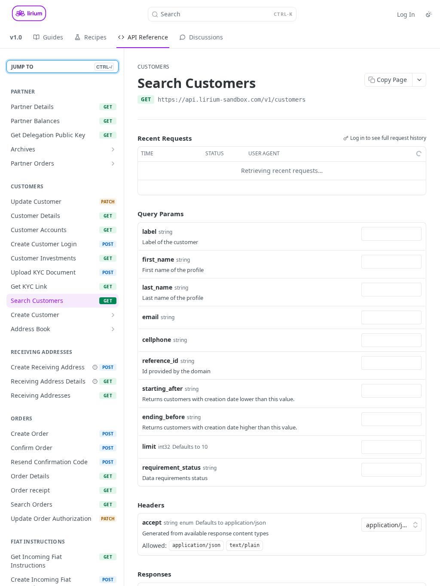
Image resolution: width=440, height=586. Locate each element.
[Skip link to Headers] (131, 504)
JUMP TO (61, 66)
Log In (406, 14)
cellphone (156, 339)
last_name (157, 287)
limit (149, 446)
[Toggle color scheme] (429, 14)
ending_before (163, 417)
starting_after (162, 388)
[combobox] (391, 234)
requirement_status (171, 467)
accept (152, 522)
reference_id (160, 360)
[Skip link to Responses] (131, 574)
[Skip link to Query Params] (131, 213)
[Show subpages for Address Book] (113, 329)
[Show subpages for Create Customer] (113, 314)
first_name (158, 259)
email (150, 317)
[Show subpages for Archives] (113, 149)
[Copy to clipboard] (314, 100)
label (149, 231)
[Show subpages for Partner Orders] (113, 163)
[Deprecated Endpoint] (95, 367)
